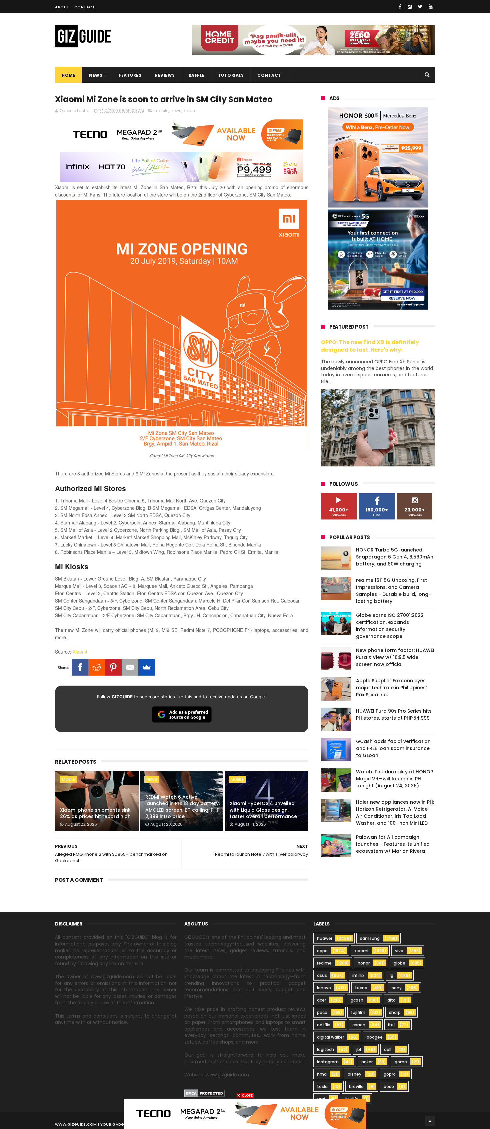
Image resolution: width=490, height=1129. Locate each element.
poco (322, 1012)
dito (391, 1000)
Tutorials (231, 75)
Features (130, 75)
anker (367, 1062)
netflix (323, 1025)
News (95, 75)
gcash (357, 1000)
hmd (322, 1074)
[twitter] (420, 6)
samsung (370, 938)
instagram (328, 1062)
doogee (375, 1037)
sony (397, 988)
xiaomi (191, 110)
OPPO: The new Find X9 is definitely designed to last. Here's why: (370, 346)
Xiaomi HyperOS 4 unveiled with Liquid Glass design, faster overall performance (263, 810)
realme (324, 963)
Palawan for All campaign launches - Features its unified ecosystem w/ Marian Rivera (393, 844)
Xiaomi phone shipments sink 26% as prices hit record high (95, 813)
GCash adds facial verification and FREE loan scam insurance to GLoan (393, 748)
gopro (390, 1074)
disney (354, 1074)
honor (364, 963)
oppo (322, 951)
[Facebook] (80, 667)
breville (356, 1086)
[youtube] (430, 6)
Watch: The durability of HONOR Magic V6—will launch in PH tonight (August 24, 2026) (394, 778)
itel (391, 1025)
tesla (322, 1086)
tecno (361, 988)
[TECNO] (245, 1113)
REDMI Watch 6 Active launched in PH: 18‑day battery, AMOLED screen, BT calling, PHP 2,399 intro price (182, 807)
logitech (325, 1049)
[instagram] (409, 6)
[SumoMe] (146, 667)
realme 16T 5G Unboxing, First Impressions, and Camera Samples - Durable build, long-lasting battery (393, 591)
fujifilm (358, 1012)
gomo (401, 1062)
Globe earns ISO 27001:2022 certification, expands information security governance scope (390, 626)
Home (68, 75)
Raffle (196, 75)
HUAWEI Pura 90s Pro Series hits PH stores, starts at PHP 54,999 (394, 714)
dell (387, 1049)
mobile (161, 110)
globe (399, 963)
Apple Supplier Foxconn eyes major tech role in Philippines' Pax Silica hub (391, 687)
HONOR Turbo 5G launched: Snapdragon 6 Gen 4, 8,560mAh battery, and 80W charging (394, 556)
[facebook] (400, 6)
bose (389, 1086)
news (176, 110)
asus (322, 975)
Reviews (165, 75)
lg (391, 975)
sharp (395, 1012)
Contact (84, 7)
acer (321, 1000)
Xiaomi (80, 651)
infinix (358, 975)
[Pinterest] (113, 667)
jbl (358, 1049)
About (62, 7)
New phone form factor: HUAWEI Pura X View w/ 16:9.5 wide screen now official (395, 657)
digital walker (330, 1037)
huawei (324, 938)
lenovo (324, 988)
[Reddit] (96, 667)
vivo (399, 951)
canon (358, 1025)
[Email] (130, 667)
